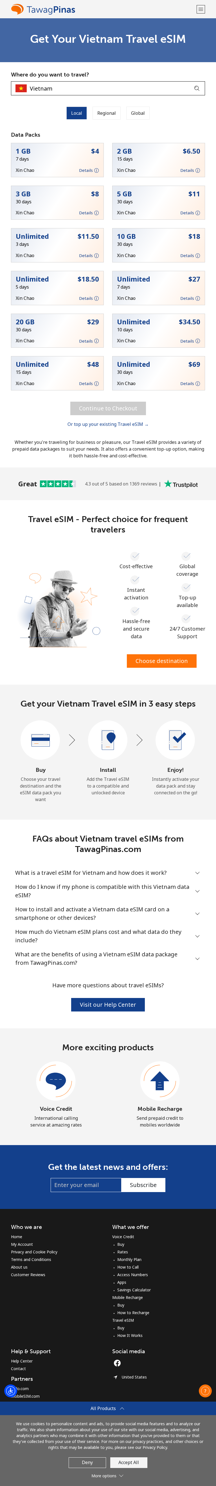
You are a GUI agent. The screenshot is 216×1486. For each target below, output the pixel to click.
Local (76, 113)
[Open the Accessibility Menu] (10, 1390)
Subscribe (143, 1185)
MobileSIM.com (25, 1396)
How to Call (128, 1267)
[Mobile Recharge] (160, 1081)
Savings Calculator (134, 1289)
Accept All (128, 1462)
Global (138, 113)
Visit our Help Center (108, 1004)
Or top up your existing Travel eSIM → (108, 424)
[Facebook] (118, 1363)
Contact (18, 1368)
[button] (201, 9)
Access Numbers (132, 1274)
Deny (87, 1462)
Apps (121, 1282)
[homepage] (103, 9)
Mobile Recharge (160, 1108)
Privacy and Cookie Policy (34, 1252)
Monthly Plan (129, 1259)
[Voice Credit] (56, 1081)
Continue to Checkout (108, 408)
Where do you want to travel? (50, 74)
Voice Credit (56, 1108)
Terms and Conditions (31, 1259)
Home (16, 1236)
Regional (106, 113)
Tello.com (20, 1388)
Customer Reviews (28, 1274)
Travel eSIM (123, 1320)
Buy (120, 1244)
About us (19, 1267)
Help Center (22, 1361)
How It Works (130, 1335)
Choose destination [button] (162, 661)
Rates (122, 1252)
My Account (22, 1244)
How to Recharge (133, 1312)
